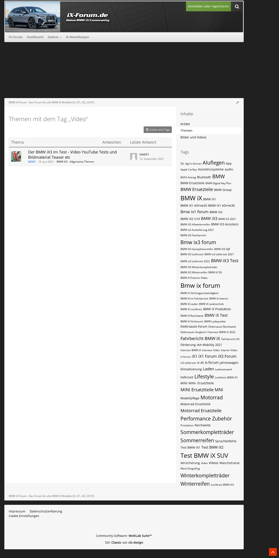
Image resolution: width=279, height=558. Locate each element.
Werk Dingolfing (190, 468)
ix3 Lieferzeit (188, 363)
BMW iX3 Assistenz (225, 224)
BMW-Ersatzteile (192, 183)
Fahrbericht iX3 (230, 339)
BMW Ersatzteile (196, 189)
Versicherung (190, 463)
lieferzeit (186, 377)
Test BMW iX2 (212, 447)
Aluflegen (214, 162)
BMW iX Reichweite (192, 316)
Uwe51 (144, 154)
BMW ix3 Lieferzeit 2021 (219, 254)
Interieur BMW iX (190, 350)
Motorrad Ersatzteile (200, 410)
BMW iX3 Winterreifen (193, 272)
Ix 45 (200, 363)
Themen (186, 130)
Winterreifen (195, 483)
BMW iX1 (209, 199)
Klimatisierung (191, 369)
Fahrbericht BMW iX (200, 338)
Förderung (188, 345)
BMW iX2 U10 (190, 219)
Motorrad (212, 397)
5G (182, 163)
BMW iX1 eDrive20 (193, 205)
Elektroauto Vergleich (193, 332)
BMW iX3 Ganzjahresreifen (196, 249)
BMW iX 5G (215, 272)
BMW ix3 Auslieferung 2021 (197, 230)
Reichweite (203, 425)
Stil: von (124, 542)
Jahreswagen (229, 363)
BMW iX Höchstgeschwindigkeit (199, 293)
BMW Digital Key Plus (218, 183)
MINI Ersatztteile (197, 390)
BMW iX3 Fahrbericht (193, 235)
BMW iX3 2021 (227, 219)
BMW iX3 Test (224, 261)
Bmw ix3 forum (198, 242)
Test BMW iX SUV (204, 455)
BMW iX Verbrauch (191, 321)
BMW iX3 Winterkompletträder (199, 267)
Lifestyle (204, 376)
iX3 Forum (227, 356)
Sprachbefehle (225, 441)
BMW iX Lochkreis (191, 309)
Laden (208, 368)
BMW (218, 176)
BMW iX (191, 198)
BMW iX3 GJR (222, 249)
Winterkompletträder (205, 475)
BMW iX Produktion (217, 309)
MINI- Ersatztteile (201, 383)
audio (229, 169)
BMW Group (223, 190)
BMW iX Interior (218, 298)
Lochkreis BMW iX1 (226, 377)
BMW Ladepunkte (215, 321)
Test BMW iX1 (190, 447)
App (229, 163)
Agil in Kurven (193, 163)
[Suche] (237, 6)
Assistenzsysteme (211, 169)
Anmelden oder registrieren (208, 6)
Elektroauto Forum (193, 326)
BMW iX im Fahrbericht (194, 298)
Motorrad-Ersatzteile (195, 404)
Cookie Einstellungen (24, 516)
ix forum (212, 362)
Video (204, 463)
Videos (213, 463)
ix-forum (185, 357)
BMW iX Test (216, 315)
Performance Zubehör (206, 418)
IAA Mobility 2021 (209, 345)
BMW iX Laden (189, 304)
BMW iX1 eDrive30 (221, 205)
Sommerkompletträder (207, 432)
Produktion (187, 425)
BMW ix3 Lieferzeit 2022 (195, 261)
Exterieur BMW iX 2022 (221, 332)
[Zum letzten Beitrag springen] (133, 156)
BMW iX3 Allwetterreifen (195, 224)
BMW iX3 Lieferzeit (191, 254)
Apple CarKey (188, 169)
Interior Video (229, 350)
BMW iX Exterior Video (194, 278)
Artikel (185, 124)
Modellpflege (189, 398)
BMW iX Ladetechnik (211, 304)
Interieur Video (211, 350)
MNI (219, 390)
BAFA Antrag (188, 177)
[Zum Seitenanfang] (273, 552)
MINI (183, 383)
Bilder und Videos (193, 137)
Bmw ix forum (200, 285)
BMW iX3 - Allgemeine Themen (75, 161)
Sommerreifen (197, 440)
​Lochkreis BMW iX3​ (222, 485)
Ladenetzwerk (223, 369)
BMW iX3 (209, 218)
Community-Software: (124, 536)
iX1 (194, 356)
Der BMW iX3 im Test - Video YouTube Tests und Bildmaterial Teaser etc (72, 154)
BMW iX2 (216, 212)
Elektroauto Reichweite (222, 326)
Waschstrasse (229, 463)
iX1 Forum (207, 356)
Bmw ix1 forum (194, 211)
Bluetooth (204, 177)
